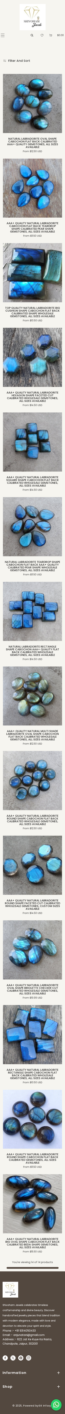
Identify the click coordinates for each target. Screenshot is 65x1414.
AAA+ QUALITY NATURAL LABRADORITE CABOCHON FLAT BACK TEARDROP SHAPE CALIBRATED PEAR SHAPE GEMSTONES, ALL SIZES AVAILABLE (32, 227)
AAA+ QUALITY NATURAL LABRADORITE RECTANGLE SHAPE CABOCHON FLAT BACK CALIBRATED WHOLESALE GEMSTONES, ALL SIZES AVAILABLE (32, 1074)
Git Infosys (45, 1405)
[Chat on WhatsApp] (56, 1405)
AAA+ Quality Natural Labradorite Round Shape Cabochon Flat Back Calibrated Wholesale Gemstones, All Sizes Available (32, 820)
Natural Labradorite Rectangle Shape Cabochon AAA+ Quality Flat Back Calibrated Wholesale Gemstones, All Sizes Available (32, 650)
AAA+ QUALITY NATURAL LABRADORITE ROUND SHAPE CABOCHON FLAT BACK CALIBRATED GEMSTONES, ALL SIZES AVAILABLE (32, 1158)
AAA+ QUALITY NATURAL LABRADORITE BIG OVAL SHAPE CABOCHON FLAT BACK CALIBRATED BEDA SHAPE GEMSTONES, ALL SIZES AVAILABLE (32, 1243)
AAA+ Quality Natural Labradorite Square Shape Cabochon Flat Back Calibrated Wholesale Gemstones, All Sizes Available (32, 481)
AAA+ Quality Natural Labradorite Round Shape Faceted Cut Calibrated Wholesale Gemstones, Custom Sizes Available (32, 904)
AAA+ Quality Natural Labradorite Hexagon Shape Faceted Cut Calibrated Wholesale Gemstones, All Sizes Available (32, 396)
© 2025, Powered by (25, 1405)
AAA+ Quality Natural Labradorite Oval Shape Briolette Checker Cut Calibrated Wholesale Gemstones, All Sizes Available (32, 989)
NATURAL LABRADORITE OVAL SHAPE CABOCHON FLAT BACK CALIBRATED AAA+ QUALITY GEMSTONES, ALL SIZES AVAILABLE (32, 143)
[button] (2, 35)
